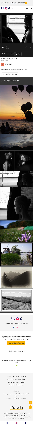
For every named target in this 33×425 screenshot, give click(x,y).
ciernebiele (11, 54)
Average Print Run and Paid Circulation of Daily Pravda (16, 395)
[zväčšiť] (26, 47)
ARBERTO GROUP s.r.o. (20, 415)
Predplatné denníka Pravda (16, 343)
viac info (22, 418)
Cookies (9, 399)
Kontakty (16, 376)
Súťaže (23, 382)
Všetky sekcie (21, 3)
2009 (3, 54)
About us (16, 391)
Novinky (17, 324)
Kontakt (25, 324)
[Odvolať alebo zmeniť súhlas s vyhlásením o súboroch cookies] (30, 402)
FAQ (21, 324)
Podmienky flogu (8, 324)
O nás (9, 376)
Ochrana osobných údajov (16, 385)
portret (18, 54)
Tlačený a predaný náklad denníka (16, 379)
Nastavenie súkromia (20, 399)
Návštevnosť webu (13, 382)
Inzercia (23, 376)
